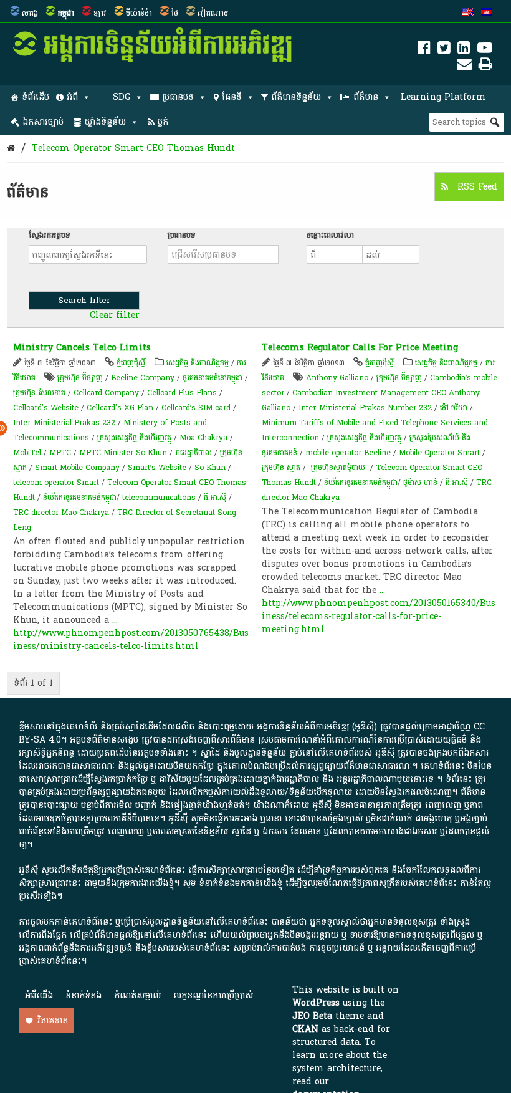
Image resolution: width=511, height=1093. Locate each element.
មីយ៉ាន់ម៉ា (139, 13)
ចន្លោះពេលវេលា (330, 235)
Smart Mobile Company (77, 467)
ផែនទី (232, 97)
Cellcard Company (106, 393)
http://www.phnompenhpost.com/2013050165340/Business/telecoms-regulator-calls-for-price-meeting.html (378, 616)
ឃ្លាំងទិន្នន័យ (105, 122)
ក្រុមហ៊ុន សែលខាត (39, 393)
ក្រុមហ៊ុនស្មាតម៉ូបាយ (338, 467)
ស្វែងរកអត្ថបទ (49, 235)
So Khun (210, 467)
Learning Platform (443, 97)
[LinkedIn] (463, 50)
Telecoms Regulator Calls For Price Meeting (360, 347)
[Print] (485, 66)
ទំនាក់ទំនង (83, 995)
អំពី (72, 97)
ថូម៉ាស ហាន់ (420, 482)
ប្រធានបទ (178, 97)
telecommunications (159, 497)
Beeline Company (142, 378)
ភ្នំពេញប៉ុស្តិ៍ (131, 363)
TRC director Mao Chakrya (61, 512)
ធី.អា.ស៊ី (215, 497)
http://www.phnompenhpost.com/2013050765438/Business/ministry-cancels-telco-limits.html (131, 639)
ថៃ (174, 13)
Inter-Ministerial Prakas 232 (64, 423)
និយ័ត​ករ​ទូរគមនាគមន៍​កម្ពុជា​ (80, 497)
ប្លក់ (163, 122)
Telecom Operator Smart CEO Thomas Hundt (133, 148)
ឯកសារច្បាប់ (43, 122)
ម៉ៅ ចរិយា (453, 408)
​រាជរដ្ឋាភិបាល (193, 453)
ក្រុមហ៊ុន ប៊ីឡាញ (80, 378)
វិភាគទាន (52, 1020)
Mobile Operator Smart (439, 453)
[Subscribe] (464, 66)
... (115, 620)
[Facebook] (424, 50)
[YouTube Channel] (484, 50)
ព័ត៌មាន (365, 97)
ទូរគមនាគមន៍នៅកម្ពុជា (212, 378)
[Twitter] (444, 50)
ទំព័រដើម (35, 97)
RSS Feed (475, 187)
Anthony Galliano (337, 378)
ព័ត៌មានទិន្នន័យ (296, 97)
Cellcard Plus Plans (182, 393)
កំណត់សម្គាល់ (137, 995)
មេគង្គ (30, 13)
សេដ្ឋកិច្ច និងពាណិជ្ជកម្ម (197, 363)
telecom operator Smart (56, 482)
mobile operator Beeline (348, 453)
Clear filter (115, 315)
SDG (121, 97)
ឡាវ (100, 13)
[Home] (11, 148)
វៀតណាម (213, 13)
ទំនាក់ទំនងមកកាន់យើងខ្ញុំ (240, 883)
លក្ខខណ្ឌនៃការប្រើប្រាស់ (213, 995)
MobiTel (27, 453)
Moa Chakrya (203, 438)
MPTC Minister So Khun (123, 453)
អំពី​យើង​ (39, 995)
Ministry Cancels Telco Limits (82, 347)
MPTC (60, 453)
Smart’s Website (157, 467)
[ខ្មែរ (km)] (486, 13)
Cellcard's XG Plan (120, 408)
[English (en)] (468, 13)
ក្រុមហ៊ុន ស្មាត (281, 467)
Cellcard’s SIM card (196, 408)
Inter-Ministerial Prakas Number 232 (365, 408)
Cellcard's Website (46, 408)
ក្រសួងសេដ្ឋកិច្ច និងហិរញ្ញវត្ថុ (134, 438)
